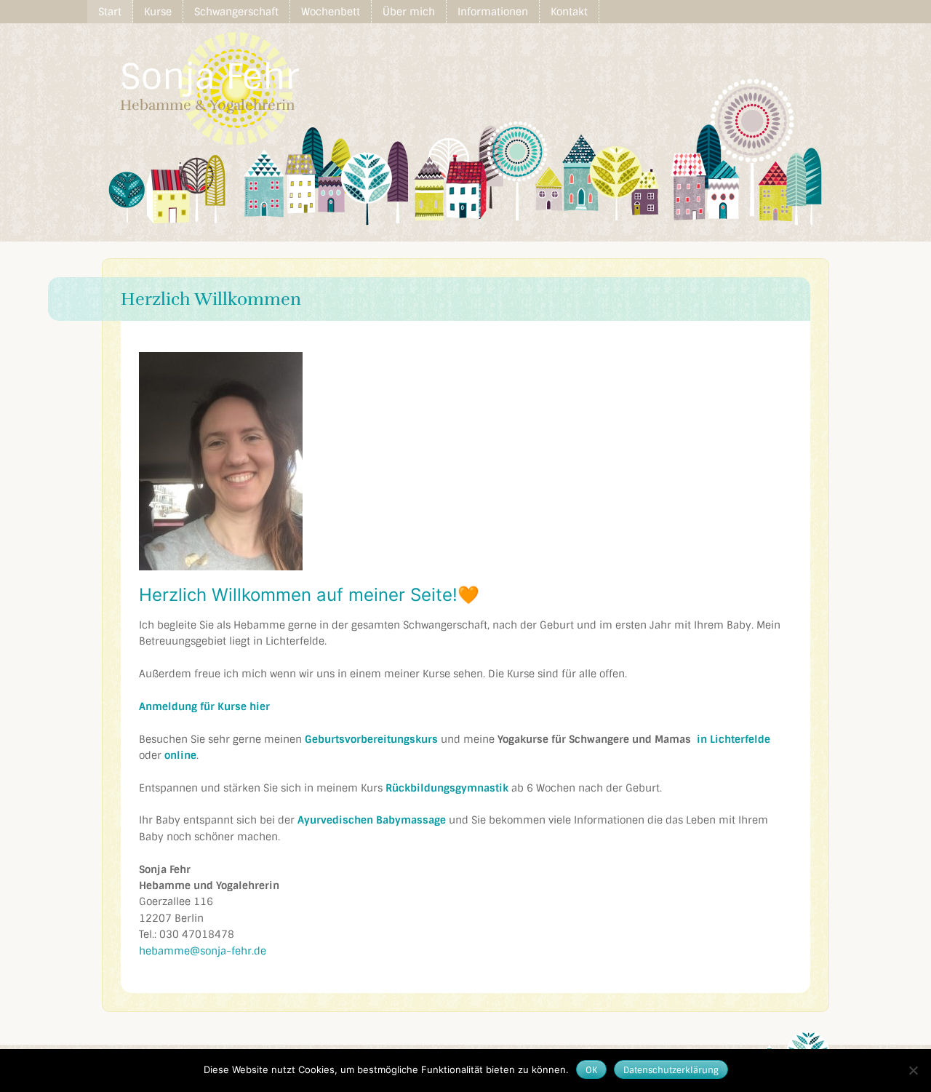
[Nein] (913, 1070)
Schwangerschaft (236, 11)
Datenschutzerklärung (671, 1070)
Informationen (492, 11)
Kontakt (569, 11)
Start (109, 11)
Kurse (158, 11)
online (180, 755)
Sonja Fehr (209, 77)
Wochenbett (330, 11)
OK (591, 1070)
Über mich (409, 11)
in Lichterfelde (733, 739)
